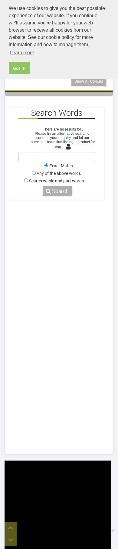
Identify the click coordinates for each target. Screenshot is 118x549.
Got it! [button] (19, 68)
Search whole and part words (56, 180)
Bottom (11, 540)
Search (60, 191)
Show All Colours (88, 81)
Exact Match (61, 165)
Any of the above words (59, 173)
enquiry (64, 138)
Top (11, 528)
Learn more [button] (22, 52)
